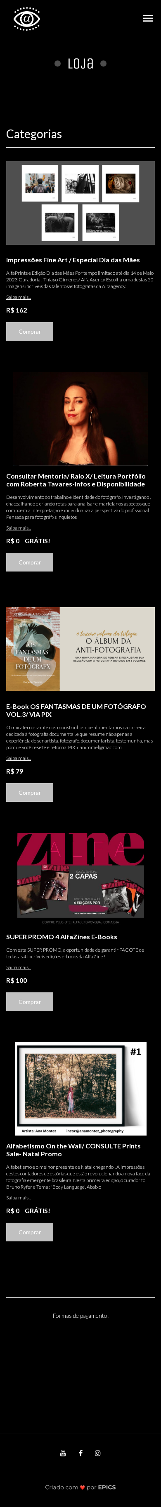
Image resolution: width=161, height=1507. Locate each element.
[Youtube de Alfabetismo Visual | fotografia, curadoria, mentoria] (63, 1452)
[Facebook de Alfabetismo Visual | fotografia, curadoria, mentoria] (80, 1452)
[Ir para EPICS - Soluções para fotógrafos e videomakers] (80, 1487)
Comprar (30, 331)
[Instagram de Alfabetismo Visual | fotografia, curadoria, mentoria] (98, 1452)
